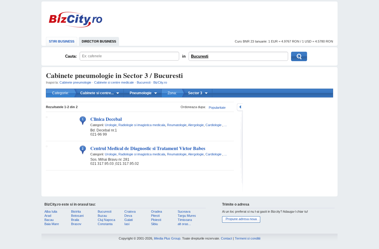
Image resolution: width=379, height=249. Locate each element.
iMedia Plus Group (167, 238)
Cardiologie (213, 125)
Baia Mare (51, 224)
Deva (128, 215)
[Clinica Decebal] (46, 117)
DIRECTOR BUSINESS (99, 41)
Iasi (126, 224)
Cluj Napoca (106, 220)
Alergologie (196, 125)
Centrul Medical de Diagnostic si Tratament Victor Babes (147, 148)
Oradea (156, 211)
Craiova (130, 211)
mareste (240, 107)
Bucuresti (199, 56)
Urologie (111, 125)
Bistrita (76, 211)
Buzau (102, 215)
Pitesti (155, 215)
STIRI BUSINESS (61, 41)
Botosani (77, 215)
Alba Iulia (50, 211)
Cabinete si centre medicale (114, 82)
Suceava (184, 211)
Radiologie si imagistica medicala (141, 125)
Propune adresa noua (241, 219)
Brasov (76, 224)
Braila (75, 220)
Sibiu (154, 224)
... (225, 125)
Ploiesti (156, 220)
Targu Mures (187, 215)
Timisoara (185, 220)
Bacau (49, 220)
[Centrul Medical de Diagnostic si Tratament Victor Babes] (46, 146)
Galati (128, 220)
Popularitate (217, 107)
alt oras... (184, 224)
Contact (226, 238)
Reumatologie (177, 125)
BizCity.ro (75, 19)
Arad (47, 215)
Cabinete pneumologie (75, 82)
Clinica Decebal (106, 118)
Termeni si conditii (247, 238)
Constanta (105, 224)
